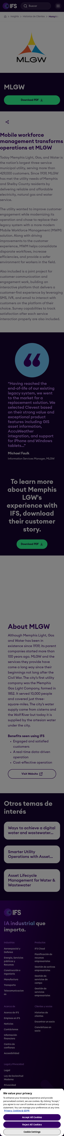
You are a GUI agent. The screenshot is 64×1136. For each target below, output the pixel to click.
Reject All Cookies (32, 1124)
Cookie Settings (32, 1131)
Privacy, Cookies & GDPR (17, 1110)
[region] (32, 1112)
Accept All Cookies (32, 1117)
